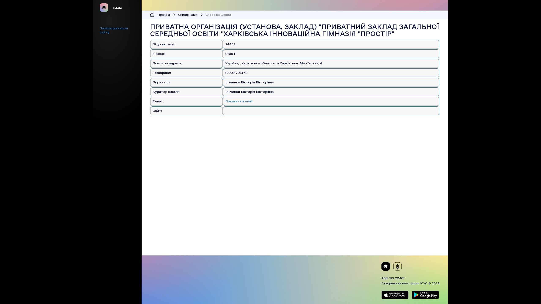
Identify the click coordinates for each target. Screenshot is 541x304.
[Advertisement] (295, 225)
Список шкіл (188, 14)
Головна (164, 14)
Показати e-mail (239, 101)
